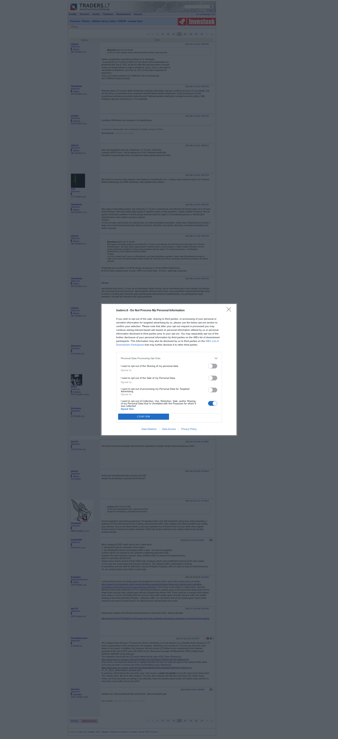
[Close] (230, 310)
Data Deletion (149, 429)
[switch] (212, 366)
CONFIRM (143, 416)
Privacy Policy (189, 429)
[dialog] (169, 369)
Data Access (169, 429)
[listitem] (169, 358)
